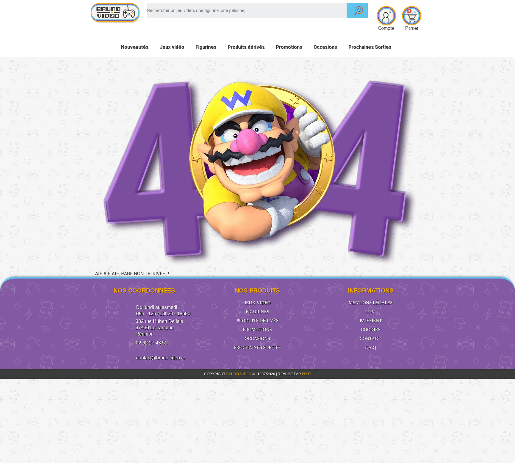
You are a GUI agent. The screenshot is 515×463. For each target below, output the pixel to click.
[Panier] (409, 11)
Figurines (206, 47)
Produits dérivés (246, 47)
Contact (370, 338)
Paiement (371, 320)
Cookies (370, 329)
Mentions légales (371, 302)
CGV (370, 311)
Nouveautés (134, 47)
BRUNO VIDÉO (239, 374)
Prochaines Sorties (369, 47)
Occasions (325, 47)
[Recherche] (357, 10)
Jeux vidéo (172, 47)
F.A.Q (370, 347)
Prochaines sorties (257, 347)
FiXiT (306, 374)
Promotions (289, 47)
